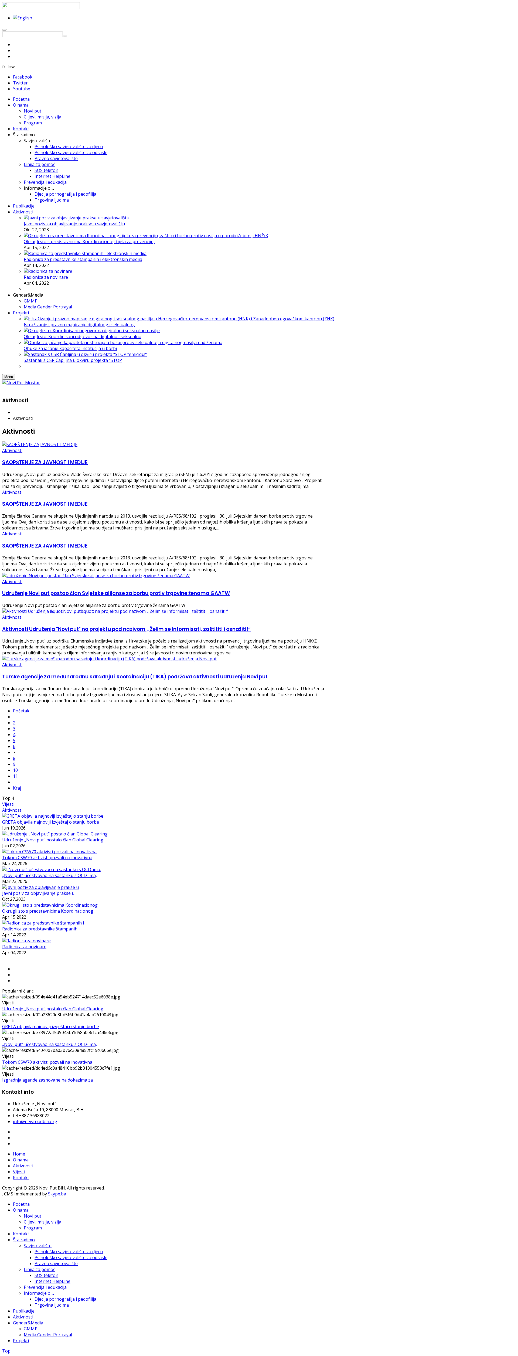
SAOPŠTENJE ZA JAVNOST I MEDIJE (45, 462)
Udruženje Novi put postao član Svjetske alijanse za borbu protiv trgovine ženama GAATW (116, 593)
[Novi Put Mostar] (21, 383)
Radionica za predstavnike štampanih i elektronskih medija (83, 259)
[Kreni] (65, 35)
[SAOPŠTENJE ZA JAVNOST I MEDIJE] (39, 444)
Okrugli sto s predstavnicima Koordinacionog (47, 911)
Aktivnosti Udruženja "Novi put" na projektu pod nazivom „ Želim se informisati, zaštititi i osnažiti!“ (126, 629)
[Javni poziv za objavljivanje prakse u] (40, 887)
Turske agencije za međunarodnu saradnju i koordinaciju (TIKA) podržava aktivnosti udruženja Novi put (135, 676)
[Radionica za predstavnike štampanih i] (43, 923)
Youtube (21, 89)
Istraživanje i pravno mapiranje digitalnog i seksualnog (79, 325)
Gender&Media (28, 1323)
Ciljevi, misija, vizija (42, 1222)
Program (33, 1228)
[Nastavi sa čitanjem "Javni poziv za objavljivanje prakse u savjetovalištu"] (76, 218)
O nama (21, 1160)
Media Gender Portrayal (48, 1335)
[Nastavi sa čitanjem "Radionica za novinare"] (48, 271)
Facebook (22, 77)
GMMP (31, 1329)
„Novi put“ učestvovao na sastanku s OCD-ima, (49, 875)
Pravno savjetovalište (56, 1263)
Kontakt (21, 1178)
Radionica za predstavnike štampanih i (41, 929)
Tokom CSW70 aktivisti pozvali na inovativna (47, 858)
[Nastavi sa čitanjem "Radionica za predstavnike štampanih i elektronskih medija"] (85, 253)
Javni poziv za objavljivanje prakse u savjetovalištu (74, 224)
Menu (8, 377)
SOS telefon (46, 1275)
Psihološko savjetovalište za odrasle (71, 1257)
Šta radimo (24, 1240)
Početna (21, 1204)
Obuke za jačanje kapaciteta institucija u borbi (70, 348)
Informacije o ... (39, 1293)
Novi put (32, 1216)
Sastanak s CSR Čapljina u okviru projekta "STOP (73, 360)
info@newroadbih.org (35, 1121)
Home (19, 1154)
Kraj (17, 788)
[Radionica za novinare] (26, 941)
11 (15, 776)
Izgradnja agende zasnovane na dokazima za (47, 1080)
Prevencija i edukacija (45, 1287)
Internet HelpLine (52, 1281)
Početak (21, 711)
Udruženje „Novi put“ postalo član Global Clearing (52, 840)
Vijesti (8, 804)
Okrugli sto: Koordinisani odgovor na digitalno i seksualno (82, 336)
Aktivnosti (12, 450)
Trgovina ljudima (52, 1305)
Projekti (21, 1341)
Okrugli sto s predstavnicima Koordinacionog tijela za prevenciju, (89, 241)
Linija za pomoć (39, 1269)
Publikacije (24, 1311)
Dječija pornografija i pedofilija (65, 1299)
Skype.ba (57, 1194)
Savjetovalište (38, 1246)
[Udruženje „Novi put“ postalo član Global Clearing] (55, 834)
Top (6, 1351)
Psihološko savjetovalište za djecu (69, 1252)
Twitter (20, 83)
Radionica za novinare (46, 277)
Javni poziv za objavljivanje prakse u (38, 893)
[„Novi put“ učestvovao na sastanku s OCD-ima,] (51, 869)
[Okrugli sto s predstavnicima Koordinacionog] (50, 905)
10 (15, 770)
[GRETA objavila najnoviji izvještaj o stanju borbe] (52, 816)
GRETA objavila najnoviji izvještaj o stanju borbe (50, 822)
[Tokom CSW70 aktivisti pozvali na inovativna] (49, 852)
